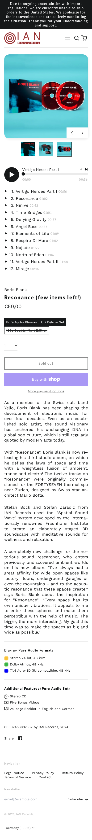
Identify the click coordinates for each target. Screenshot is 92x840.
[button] (77, 38)
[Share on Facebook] (20, 738)
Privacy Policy (43, 773)
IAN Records (24, 814)
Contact (45, 777)
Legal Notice (14, 773)
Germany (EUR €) (18, 828)
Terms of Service (17, 777)
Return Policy (73, 773)
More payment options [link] (46, 391)
